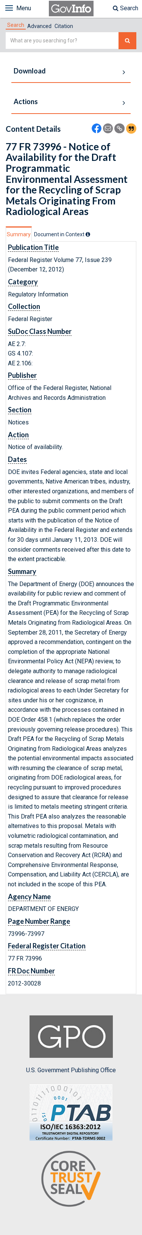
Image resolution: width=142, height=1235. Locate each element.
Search (128, 8)
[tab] (16, 25)
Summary (19, 234)
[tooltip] (88, 234)
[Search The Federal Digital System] (127, 40)
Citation (64, 26)
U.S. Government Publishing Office (71, 1070)
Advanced (39, 26)
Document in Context (60, 234)
